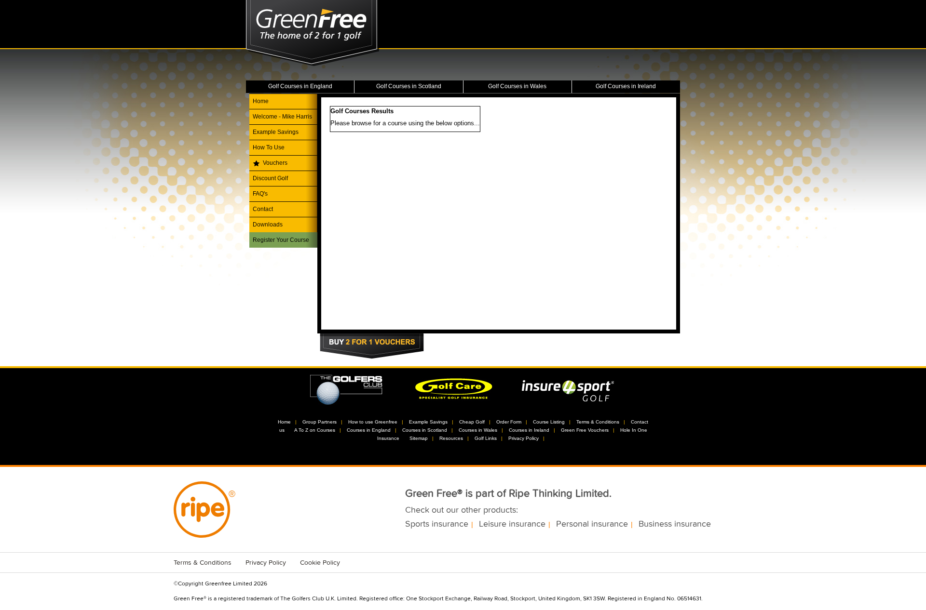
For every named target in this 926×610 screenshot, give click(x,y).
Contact (263, 209)
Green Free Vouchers (585, 430)
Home (261, 101)
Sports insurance (436, 524)
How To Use (269, 147)
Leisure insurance (512, 524)
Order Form (508, 421)
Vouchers (275, 162)
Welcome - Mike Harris (282, 116)
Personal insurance (592, 524)
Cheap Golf (472, 421)
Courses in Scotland (424, 430)
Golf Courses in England (300, 86)
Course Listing (549, 421)
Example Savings (276, 132)
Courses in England (369, 430)
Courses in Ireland (529, 430)
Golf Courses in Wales (517, 86)
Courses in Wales (478, 430)
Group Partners (319, 421)
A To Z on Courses (314, 430)
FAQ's (260, 193)
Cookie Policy (320, 562)
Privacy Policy (523, 438)
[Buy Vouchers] (372, 347)
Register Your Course (281, 240)
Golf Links (486, 438)
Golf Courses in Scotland (408, 86)
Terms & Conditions (597, 421)
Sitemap (418, 438)
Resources (451, 438)
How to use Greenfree (372, 421)
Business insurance (675, 524)
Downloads (268, 224)
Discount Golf (270, 178)
